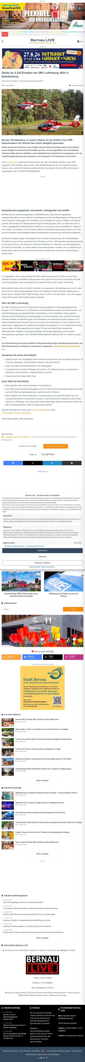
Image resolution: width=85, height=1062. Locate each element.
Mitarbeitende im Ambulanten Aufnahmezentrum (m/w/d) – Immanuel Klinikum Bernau (46, 793)
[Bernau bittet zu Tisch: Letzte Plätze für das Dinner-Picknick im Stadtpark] (8, 732)
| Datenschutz (77, 1051)
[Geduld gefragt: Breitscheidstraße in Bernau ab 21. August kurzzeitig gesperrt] (8, 772)
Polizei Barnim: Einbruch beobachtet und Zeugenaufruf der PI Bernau (40, 812)
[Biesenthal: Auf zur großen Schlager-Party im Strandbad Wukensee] (8, 805)
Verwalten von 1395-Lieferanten (14, 546)
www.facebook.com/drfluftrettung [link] (16, 413)
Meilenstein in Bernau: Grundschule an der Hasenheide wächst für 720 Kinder (43, 759)
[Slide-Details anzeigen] (42, 58)
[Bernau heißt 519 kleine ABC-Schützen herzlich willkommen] (8, 722)
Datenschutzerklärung (48, 567)
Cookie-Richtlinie (34, 567)
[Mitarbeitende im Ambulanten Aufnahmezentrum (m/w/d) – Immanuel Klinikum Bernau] (8, 796)
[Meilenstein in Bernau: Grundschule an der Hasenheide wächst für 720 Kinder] (8, 762)
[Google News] (48, 454)
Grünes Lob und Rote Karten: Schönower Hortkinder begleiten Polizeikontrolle (43, 739)
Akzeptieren (42, 550)
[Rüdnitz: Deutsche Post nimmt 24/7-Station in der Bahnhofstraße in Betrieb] (8, 835)
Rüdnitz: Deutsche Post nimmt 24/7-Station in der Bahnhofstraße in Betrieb (42, 832)
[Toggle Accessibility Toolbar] (79, 8)
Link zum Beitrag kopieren (55, 446)
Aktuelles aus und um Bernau (18, 437)
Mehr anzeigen (42, 780)
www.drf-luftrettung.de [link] (41, 410)
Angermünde (12, 162)
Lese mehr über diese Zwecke (35, 546)
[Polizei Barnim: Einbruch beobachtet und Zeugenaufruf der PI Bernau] (8, 815)
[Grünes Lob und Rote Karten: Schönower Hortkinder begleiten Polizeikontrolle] (8, 742)
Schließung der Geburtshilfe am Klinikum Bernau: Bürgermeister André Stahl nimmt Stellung (48, 822)
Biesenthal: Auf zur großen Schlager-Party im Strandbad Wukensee (39, 803)
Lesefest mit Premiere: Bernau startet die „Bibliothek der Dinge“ (38, 749)
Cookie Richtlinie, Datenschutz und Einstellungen (43, 1054)
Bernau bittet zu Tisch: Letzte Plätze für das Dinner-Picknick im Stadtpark (41, 729)
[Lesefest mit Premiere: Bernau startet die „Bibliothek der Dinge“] (8, 752)
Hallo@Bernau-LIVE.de (44, 988)
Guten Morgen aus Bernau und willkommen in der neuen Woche (34, 34)
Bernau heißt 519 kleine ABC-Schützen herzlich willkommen (37, 719)
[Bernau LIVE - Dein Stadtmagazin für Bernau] (42, 41)
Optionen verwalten (42, 563)
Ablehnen (42, 557)
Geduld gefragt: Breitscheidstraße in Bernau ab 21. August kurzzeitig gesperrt (43, 769)
